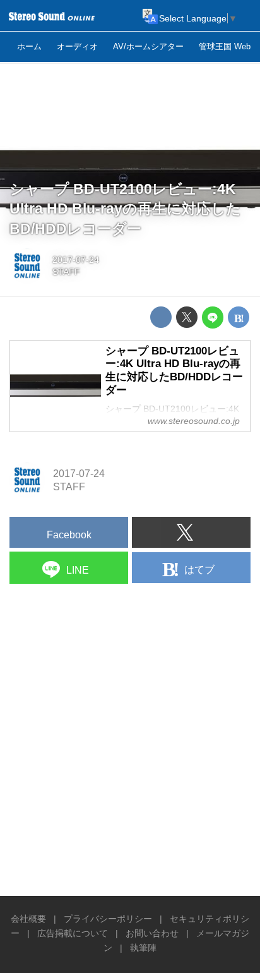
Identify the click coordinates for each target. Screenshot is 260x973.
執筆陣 (143, 948)
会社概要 (28, 919)
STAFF (66, 272)
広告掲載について (72, 933)
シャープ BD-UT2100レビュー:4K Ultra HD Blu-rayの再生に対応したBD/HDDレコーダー (125, 209)
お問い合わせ (152, 933)
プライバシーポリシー (108, 919)
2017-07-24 (75, 260)
